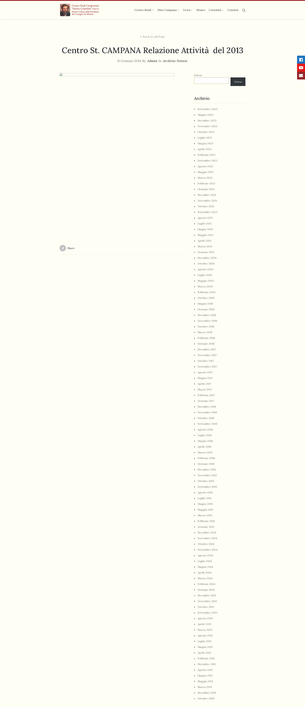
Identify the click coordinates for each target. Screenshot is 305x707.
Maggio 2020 (206, 280)
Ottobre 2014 (206, 544)
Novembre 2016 (207, 412)
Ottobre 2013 (206, 606)
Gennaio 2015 (206, 526)
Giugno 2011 (205, 675)
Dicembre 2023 (207, 120)
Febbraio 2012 (206, 658)
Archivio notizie (175, 61)
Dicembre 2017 (207, 349)
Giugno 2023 (205, 143)
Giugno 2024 (205, 114)
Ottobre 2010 (206, 698)
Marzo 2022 (205, 177)
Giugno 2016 (205, 441)
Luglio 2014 (205, 561)
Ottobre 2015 (206, 481)
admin (152, 61)
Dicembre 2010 (207, 692)
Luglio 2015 (204, 498)
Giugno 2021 (205, 229)
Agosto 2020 (205, 269)
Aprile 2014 (204, 572)
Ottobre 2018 (206, 326)
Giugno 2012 (205, 647)
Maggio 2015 (205, 509)
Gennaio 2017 (206, 400)
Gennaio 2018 (206, 343)
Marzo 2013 (205, 629)
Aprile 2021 (204, 240)
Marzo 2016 (205, 452)
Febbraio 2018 (206, 338)
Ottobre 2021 (206, 206)
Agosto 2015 (205, 492)
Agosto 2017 (205, 372)
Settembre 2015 (207, 486)
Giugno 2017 (205, 378)
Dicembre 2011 (207, 664)
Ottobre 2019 (206, 297)
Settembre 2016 (207, 423)
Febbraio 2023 (206, 154)
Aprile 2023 (205, 149)
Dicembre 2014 (207, 532)
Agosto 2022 (205, 166)
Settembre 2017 (207, 366)
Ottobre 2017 (206, 360)
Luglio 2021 (205, 223)
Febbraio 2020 (207, 292)
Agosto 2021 (205, 217)
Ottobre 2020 (206, 263)
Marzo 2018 (205, 332)
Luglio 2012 (205, 641)
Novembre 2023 (207, 126)
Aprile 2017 (204, 383)
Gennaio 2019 (206, 309)
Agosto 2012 (205, 635)
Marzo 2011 (205, 687)
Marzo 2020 (205, 286)
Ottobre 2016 (206, 418)
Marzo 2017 (205, 389)
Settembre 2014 (207, 549)
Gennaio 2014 (206, 589)
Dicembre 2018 (207, 315)
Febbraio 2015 (206, 521)
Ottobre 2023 (206, 132)
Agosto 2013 (205, 618)
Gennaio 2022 (206, 189)
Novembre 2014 (207, 538)
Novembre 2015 (207, 475)
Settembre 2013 (207, 612)
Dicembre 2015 (207, 469)
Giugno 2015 (205, 503)
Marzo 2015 (205, 515)
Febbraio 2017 (206, 395)
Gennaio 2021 (206, 252)
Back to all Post (154, 36)
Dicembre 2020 (207, 257)
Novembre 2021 (207, 200)
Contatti (232, 10)
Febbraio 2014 (206, 584)
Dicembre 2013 (207, 595)
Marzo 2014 (205, 578)
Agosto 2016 (205, 429)
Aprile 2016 (204, 446)
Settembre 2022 (208, 160)
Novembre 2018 (207, 320)
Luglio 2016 (205, 435)
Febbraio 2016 (206, 458)
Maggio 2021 (205, 235)
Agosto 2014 (205, 555)
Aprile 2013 (204, 624)
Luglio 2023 (205, 137)
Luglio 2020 (205, 275)
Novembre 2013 (207, 601)
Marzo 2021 (205, 246)
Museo (200, 10)
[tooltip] (301, 60)
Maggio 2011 (205, 681)
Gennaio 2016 (206, 463)
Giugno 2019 (205, 303)
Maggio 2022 (206, 172)
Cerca (198, 75)
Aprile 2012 (204, 652)
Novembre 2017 (207, 355)
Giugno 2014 (205, 566)
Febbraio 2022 (206, 183)
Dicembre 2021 (207, 194)
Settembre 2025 (207, 109)
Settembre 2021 (207, 212)
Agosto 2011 (205, 669)
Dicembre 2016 (207, 406)
